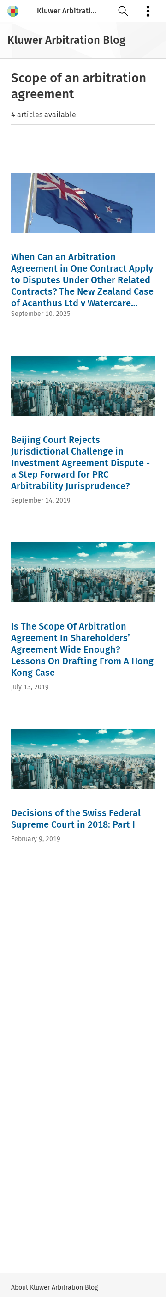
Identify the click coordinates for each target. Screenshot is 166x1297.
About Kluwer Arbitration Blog (54, 1287)
